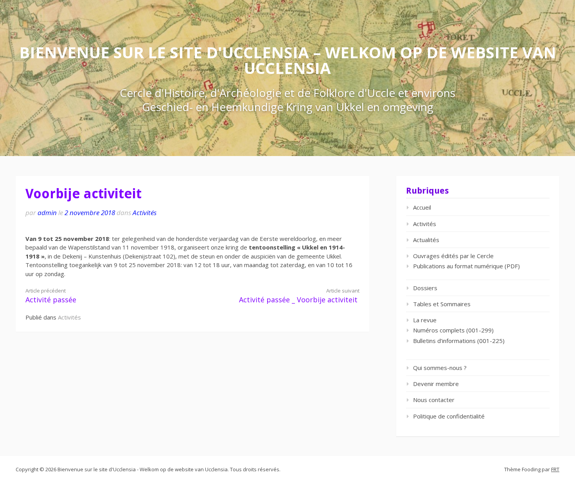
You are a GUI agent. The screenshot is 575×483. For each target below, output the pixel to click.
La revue (425, 320)
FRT (555, 469)
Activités (144, 212)
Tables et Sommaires (442, 304)
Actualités (426, 240)
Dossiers (425, 288)
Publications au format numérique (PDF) (466, 266)
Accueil (422, 207)
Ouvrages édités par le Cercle (453, 256)
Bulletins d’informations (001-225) (459, 341)
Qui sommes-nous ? (440, 368)
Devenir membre (436, 384)
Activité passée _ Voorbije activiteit (299, 296)
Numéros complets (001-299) (453, 330)
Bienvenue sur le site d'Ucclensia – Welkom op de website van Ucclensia (287, 60)
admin (47, 212)
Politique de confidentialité (449, 416)
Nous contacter (434, 400)
